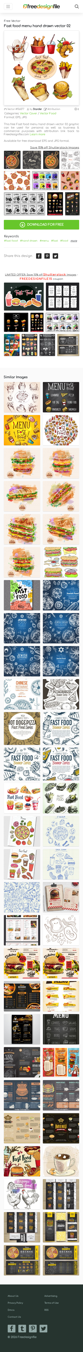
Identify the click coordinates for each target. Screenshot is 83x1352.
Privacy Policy (15, 1303)
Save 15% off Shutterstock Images (54, 147)
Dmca (11, 1310)
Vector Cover (28, 113)
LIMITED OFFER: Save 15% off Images (40, 274)
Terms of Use (51, 1303)
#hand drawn (28, 240)
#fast (54, 240)
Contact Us (14, 1317)
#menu (44, 240)
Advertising (50, 1296)
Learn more (37, 134)
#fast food (11, 240)
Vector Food (48, 113)
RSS (46, 1310)
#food (64, 240)
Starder (37, 109)
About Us (13, 1296)
